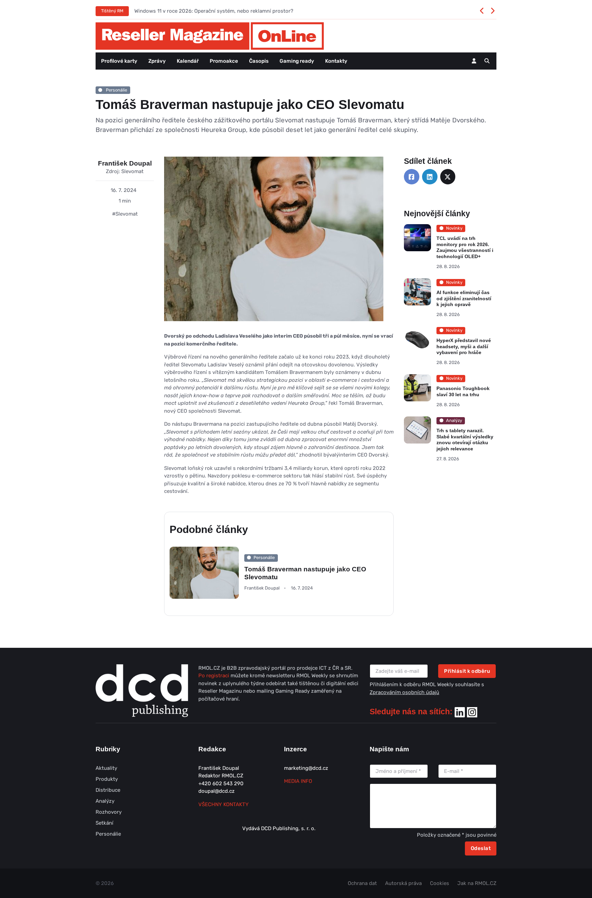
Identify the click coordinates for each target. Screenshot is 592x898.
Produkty (107, 779)
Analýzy (105, 801)
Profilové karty (119, 61)
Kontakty (336, 61)
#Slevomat (125, 214)
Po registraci (214, 675)
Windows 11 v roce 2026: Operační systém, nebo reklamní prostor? (213, 11)
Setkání (104, 823)
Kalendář (188, 61)
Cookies (439, 883)
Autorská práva (403, 883)
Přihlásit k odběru (467, 671)
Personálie (116, 90)
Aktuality (106, 768)
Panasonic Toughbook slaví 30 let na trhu (463, 391)
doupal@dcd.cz (216, 791)
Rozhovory (109, 812)
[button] (487, 61)
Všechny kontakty (223, 804)
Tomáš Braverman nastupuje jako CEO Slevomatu (305, 573)
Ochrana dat (362, 883)
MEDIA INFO (298, 781)
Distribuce (108, 790)
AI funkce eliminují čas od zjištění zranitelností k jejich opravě (463, 298)
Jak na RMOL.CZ (476, 883)
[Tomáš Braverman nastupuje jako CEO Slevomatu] (273, 244)
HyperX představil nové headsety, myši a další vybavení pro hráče (463, 346)
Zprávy (157, 61)
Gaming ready (297, 61)
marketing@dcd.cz (306, 768)
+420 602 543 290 (221, 783)
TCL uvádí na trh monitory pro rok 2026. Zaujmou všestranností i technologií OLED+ (464, 247)
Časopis (259, 61)
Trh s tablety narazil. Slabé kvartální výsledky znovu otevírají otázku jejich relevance (464, 439)
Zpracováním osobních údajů (404, 692)
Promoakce (224, 61)
